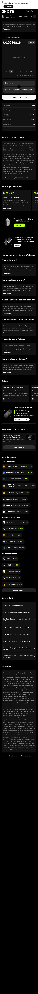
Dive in (5, 399)
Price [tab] (21, 16)
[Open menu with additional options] (35, 11)
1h (16, 71)
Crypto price (13, 756)
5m (11, 71)
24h (26, 71)
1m (6, 71)
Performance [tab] (29, 16)
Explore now (19, 225)
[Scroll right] (31, 16)
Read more (7, 29)
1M (31, 71)
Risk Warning (7, 726)
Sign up (29, 11)
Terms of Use (25, 724)
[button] (24, 12)
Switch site (8, 6)
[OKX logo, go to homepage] (8, 11)
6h (21, 71)
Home (4, 756)
